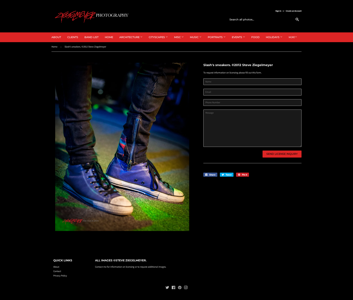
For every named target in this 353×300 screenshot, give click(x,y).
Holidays (273, 37)
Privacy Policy (60, 275)
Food (255, 37)
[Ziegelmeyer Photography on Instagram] (186, 288)
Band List (91, 37)
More (292, 37)
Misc (177, 37)
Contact (57, 271)
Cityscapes (157, 37)
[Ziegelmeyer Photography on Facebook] (173, 288)
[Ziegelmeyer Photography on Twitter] (167, 288)
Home (109, 37)
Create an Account (294, 11)
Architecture (129, 37)
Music (194, 37)
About (56, 37)
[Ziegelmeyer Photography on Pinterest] (180, 288)
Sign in (278, 11)
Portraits (215, 37)
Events (237, 37)
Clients (72, 37)
